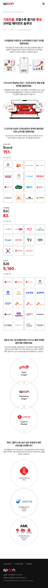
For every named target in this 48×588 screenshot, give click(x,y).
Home (6, 30)
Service (12, 30)
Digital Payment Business (24, 30)
